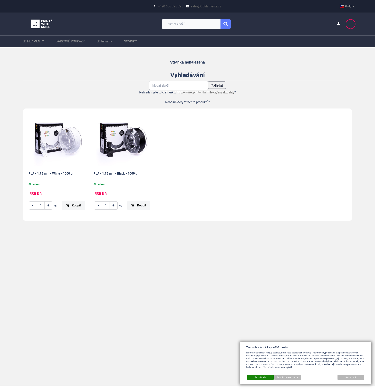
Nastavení (351, 377)
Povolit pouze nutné (287, 377)
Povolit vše (260, 377)
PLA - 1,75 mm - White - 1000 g (50, 173)
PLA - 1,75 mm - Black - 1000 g (115, 173)
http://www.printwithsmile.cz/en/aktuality (205, 92)
